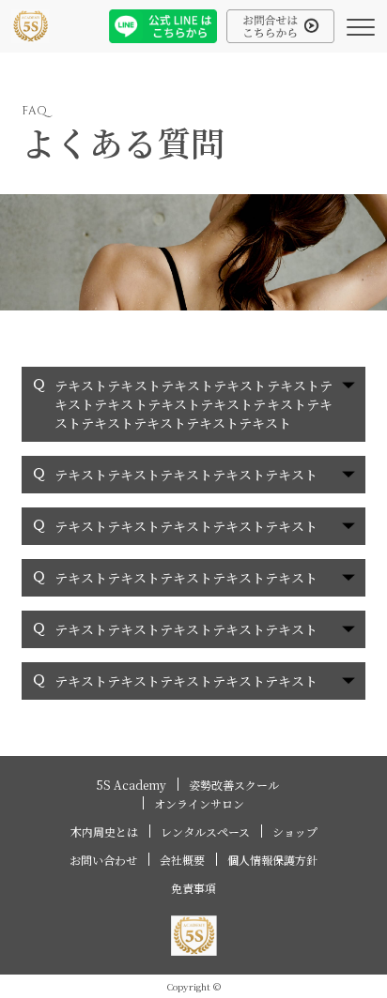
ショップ (294, 831)
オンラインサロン (199, 803)
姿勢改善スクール (234, 785)
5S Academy (131, 785)
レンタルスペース (205, 831)
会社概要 (182, 860)
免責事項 (193, 888)
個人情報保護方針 (272, 860)
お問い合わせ (103, 860)
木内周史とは (104, 831)
